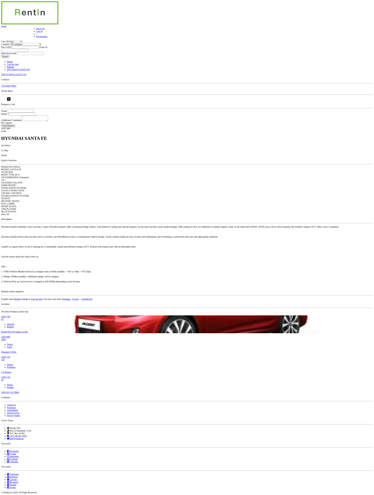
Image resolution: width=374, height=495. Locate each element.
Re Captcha (6, 123)
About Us (11, 405)
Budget (10, 67)
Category (5, 44)
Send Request (8, 126)
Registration (41, 36)
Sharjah (10, 324)
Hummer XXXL (9, 352)
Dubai (10, 344)
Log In (39, 31)
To (46, 47)
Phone (5, 114)
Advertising (12, 410)
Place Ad (40, 28)
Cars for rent (13, 64)
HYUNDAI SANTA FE (18, 69)
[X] (9, 99)
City (3, 41)
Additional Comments (11, 120)
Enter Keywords (8, 53)
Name (4, 111)
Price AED (6, 47)
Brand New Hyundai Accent (14, 332)
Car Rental (6, 372)
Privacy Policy (13, 415)
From (41, 47)
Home (10, 61)
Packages (11, 407)
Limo (9, 347)
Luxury (75, 299)
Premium (66, 299)
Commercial (86, 299)
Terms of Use (13, 413)
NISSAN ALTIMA (10, 392)
